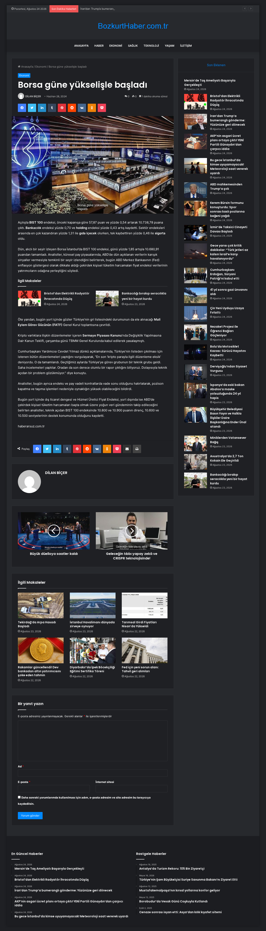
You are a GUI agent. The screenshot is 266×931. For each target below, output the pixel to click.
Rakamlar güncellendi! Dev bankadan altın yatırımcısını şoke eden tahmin (39, 671)
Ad (21, 766)
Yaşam (169, 45)
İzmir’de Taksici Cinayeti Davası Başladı (228, 229)
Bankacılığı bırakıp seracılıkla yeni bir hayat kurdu (228, 479)
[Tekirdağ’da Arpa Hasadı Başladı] (41, 605)
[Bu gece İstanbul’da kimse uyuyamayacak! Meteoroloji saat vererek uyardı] (195, 166)
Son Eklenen (216, 65)
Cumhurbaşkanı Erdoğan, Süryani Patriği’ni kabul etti (224, 274)
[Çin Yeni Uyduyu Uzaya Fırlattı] (195, 314)
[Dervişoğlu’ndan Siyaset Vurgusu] (195, 372)
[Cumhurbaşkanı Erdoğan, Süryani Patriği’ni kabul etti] (195, 275)
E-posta (24, 782)
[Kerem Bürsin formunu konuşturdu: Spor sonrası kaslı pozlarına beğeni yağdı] (195, 208)
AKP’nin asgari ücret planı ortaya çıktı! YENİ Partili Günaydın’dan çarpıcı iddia (227, 142)
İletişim (186, 45)
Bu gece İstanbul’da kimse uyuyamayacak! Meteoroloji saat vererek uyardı (229, 166)
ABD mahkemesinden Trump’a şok (226, 186)
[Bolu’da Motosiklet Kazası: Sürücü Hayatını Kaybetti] (195, 352)
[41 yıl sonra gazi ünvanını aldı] (195, 295)
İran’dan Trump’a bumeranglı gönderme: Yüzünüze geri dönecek (121, 8)
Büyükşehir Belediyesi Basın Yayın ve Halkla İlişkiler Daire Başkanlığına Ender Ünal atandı (228, 418)
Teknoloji (151, 45)
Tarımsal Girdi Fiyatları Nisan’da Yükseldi (139, 624)
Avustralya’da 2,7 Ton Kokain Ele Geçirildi (226, 458)
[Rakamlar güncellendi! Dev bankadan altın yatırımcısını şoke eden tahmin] (41, 650)
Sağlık (133, 45)
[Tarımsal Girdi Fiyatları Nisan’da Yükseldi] (144, 605)
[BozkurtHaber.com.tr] (133, 26)
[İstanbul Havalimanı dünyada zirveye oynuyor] (93, 605)
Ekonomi (115, 45)
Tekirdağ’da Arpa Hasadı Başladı (37, 624)
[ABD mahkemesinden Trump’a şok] (195, 190)
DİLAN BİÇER (33, 96)
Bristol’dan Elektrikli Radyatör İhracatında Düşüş (227, 100)
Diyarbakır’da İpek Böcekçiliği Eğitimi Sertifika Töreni (92, 669)
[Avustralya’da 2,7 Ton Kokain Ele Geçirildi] (195, 462)
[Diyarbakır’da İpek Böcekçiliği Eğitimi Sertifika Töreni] (93, 650)
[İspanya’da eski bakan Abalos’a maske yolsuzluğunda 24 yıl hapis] (195, 390)
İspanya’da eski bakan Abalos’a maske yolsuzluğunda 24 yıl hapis (227, 391)
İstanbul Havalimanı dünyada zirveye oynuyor (92, 624)
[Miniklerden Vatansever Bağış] (195, 443)
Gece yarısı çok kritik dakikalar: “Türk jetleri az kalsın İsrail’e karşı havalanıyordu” (229, 252)
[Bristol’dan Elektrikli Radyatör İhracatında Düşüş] (29, 298)
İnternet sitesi (105, 782)
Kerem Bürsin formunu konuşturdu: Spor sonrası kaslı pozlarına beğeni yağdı (227, 209)
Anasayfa (81, 45)
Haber (98, 45)
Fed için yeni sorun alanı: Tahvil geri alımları (140, 669)
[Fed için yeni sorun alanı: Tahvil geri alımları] (144, 650)
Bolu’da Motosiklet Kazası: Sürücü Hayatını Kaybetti (228, 350)
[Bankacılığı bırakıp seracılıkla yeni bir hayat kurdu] (107, 298)
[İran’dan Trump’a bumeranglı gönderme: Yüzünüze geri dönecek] (195, 121)
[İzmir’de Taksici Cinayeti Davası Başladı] (195, 233)
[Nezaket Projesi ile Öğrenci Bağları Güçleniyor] (195, 332)
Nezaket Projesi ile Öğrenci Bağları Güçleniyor (224, 331)
